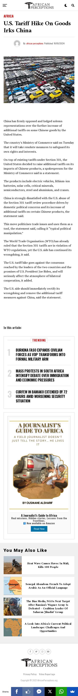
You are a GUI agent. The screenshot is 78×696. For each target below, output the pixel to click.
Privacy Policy (29, 674)
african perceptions (34, 43)
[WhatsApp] (61, 691)
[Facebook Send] (38, 691)
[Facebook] (16, 691)
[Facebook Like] (27, 691)
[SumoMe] (72, 691)
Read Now (39, 528)
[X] (50, 691)
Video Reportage (47, 674)
